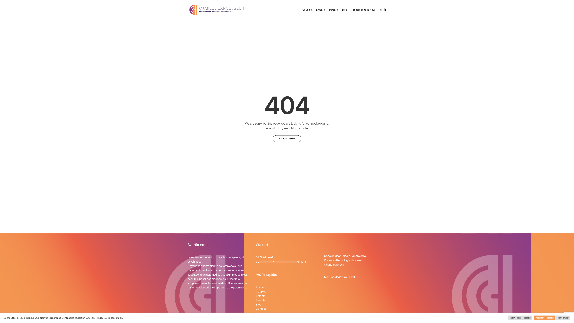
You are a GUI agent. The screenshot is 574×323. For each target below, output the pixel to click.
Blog (344, 9)
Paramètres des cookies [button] (520, 318)
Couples (307, 9)
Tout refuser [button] (563, 318)
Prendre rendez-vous (363, 9)
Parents (333, 9)
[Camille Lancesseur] (217, 9)
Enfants (320, 9)
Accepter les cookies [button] (545, 318)
